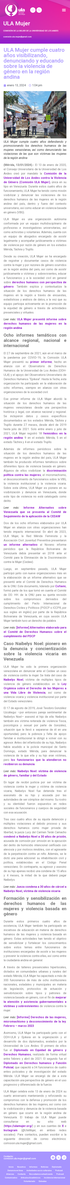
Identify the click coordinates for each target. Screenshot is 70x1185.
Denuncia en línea (15, 1171)
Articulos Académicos (30, 1178)
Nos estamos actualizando (41, 1174)
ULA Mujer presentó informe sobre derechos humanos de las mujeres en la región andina (35, 324)
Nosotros (21, 1167)
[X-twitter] (39, 10)
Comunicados (11, 1178)
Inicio (11, 1167)
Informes (33, 1167)
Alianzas (10, 1174)
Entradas (42, 1181)
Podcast (59, 1171)
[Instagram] (33, 10)
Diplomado (57, 1167)
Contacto (22, 1174)
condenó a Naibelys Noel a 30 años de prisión (35, 836)
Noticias (44, 1167)
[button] (64, 10)
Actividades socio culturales (39, 1171)
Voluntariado (29, 1181)
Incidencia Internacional (54, 1178)
